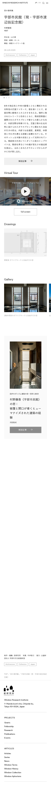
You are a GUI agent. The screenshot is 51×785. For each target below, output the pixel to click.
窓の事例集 (8, 11)
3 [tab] (9, 97)
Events (7, 738)
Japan (32, 55)
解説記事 (22, 161)
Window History (11, 769)
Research (8, 730)
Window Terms (10, 765)
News (6, 761)
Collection (23, 55)
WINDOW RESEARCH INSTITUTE (15, 3)
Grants (7, 722)
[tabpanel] (25, 79)
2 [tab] (6, 97)
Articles (7, 753)
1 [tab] (4, 97)
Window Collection (12, 772)
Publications (9, 734)
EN (40, 3)
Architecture (10, 55)
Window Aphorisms (12, 776)
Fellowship (9, 726)
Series (7, 757)
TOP (6, 674)
